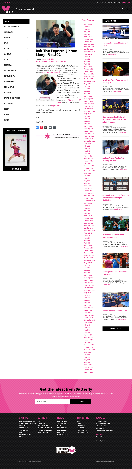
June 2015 (87, 357)
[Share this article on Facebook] (37, 127)
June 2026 (87, 29)
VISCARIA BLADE (43, 426)
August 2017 (88, 293)
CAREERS (79, 423)
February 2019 (88, 248)
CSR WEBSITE (81, 426)
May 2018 (87, 270)
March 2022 (88, 156)
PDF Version (15, 169)
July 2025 (87, 56)
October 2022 (88, 139)
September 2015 (89, 350)
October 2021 (88, 168)
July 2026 (87, 27)
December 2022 (89, 134)
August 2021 (88, 173)
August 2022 (88, 143)
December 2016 (89, 313)
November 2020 (89, 196)
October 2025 (88, 49)
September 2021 (89, 171)
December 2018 (89, 253)
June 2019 (87, 238)
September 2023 (89, 111)
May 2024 (87, 91)
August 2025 (88, 54)
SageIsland (111, 461)
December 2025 (89, 44)
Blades (6, 48)
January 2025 (88, 71)
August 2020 (88, 203)
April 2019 (87, 243)
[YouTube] (103, 2)
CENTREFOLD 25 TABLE (45, 428)
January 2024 (88, 101)
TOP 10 (40, 421)
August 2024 (88, 84)
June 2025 (87, 59)
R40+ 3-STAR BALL (43, 432)
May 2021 (87, 181)
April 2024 (87, 94)
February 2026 (88, 39)
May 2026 (87, 32)
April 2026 (87, 34)
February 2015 (88, 367)
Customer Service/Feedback (104, 431)
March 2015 (88, 365)
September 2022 (89, 141)
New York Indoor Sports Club (51, 72)
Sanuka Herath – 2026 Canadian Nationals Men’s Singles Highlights (116, 197)
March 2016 (88, 335)
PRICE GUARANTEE (82, 430)
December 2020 (89, 193)
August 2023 (88, 114)
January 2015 (88, 370)
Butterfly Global (101, 441)
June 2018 (87, 268)
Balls (6, 43)
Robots (6, 109)
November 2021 (89, 166)
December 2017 (89, 283)
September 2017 (89, 290)
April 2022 (87, 153)
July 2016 (87, 325)
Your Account (125, 2)
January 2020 (88, 221)
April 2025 (87, 64)
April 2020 (87, 213)
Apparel (7, 37)
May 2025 (87, 61)
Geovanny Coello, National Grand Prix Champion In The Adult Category (114, 119)
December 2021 (89, 163)
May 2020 (87, 211)
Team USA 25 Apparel (25, 435)
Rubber (6, 114)
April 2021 (87, 183)
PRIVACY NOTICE (62, 435)
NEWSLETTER (61, 432)
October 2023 (88, 109)
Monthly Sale (9, 81)
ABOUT (79, 421)
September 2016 (89, 320)
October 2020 (88, 198)
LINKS (59, 426)
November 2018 (89, 255)
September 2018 (89, 260)
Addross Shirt (23, 428)
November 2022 (89, 136)
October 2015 (88, 347)
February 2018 (88, 278)
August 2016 (88, 322)
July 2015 (87, 355)
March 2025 (88, 66)
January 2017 (88, 310)
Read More (112, 54)
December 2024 (89, 74)
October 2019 (88, 228)
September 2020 (89, 201)
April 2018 (87, 273)
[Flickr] (106, 2)
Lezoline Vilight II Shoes (27, 421)
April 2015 (87, 362)
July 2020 (87, 206)
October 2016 (88, 318)
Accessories (8, 32)
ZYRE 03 (21, 437)
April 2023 (87, 124)
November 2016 (89, 315)
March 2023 (88, 126)
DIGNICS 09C (42, 423)
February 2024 (88, 99)
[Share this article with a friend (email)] (50, 127)
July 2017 (87, 295)
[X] (100, 2)
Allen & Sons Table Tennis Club (115, 310)
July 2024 (87, 86)
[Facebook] (97, 2)
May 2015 (87, 360)
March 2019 (88, 245)
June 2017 (87, 298)
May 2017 (87, 300)
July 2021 (87, 176)
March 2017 (88, 305)
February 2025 (88, 69)
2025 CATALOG (61, 423)
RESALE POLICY (62, 428)
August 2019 (88, 233)
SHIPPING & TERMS (82, 432)
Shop (7, 21)
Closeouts (7, 54)
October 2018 (88, 258)
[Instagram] (109, 2)
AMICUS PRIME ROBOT (45, 430)
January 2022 (88, 161)
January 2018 (88, 280)
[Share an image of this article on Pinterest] (41, 127)
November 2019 (89, 226)
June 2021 (87, 178)
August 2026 (88, 24)
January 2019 (88, 250)
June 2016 (87, 327)
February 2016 (88, 337)
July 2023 (87, 116)
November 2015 (89, 345)
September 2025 (89, 52)
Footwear (8, 65)
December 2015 (89, 342)
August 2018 (88, 263)
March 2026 (88, 37)
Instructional (9, 76)
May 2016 (87, 330)
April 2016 (87, 332)
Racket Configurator (11, 26)
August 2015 (88, 352)
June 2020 (87, 208)
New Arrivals (9, 87)
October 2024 (88, 79)
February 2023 (88, 129)
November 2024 (89, 76)
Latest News (110, 20)
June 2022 (87, 148)
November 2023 (89, 106)
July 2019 (87, 235)
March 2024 (88, 96)
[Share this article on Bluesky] (54, 127)
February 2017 (88, 308)
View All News (115, 329)
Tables (6, 120)
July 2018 (87, 265)
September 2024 (89, 81)
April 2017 (87, 303)
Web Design (98, 461)
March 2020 (88, 216)
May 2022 (87, 151)
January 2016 (88, 340)
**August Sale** (7, 2)
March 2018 (88, 275)
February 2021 (88, 188)
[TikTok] (112, 2)
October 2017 (88, 288)
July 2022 (87, 146)
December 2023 (89, 104)
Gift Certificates (10, 70)
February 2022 (88, 158)
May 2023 (87, 121)
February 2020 (88, 218)
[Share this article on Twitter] (45, 127)
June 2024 (87, 89)
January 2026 (88, 42)
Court (6, 59)
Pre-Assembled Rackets (12, 98)
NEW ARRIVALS (62, 421)
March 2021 (88, 186)
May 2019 (87, 240)
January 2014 (88, 372)
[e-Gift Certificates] (58, 136)
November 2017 (89, 285)
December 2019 (89, 223)
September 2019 (89, 230)
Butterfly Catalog (16, 130)
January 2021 (88, 191)
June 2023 (87, 119)
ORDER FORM (81, 428)
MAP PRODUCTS (62, 430)
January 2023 (88, 131)
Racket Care (8, 103)
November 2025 (89, 47)
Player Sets (8, 92)
